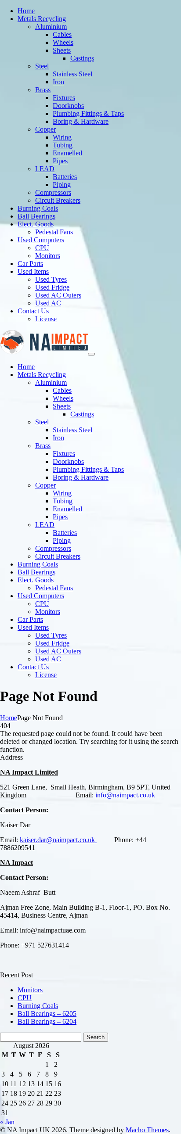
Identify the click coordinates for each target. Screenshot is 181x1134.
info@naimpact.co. (121, 795)
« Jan (7, 1122)
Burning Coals (38, 1005)
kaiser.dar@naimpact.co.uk (58, 839)
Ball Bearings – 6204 (47, 1021)
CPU (25, 997)
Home (8, 717)
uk (151, 795)
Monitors (30, 990)
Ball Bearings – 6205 (47, 1013)
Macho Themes (147, 1130)
